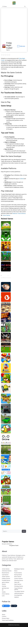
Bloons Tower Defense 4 (7, 484)
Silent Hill (16, 582)
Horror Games (6, 215)
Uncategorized (18, 595)
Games (4, 584)
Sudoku (3, 473)
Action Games (5, 569)
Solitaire (3, 230)
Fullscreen (22, 46)
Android (22, 178)
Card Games (5, 574)
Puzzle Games (18, 572)
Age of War (3, 260)
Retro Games (17, 576)
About (3, 614)
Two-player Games (19, 591)
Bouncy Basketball (5, 250)
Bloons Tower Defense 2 (7, 362)
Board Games (5, 572)
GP (2, 590)
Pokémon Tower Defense (19, 213)
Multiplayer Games (19, 569)
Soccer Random (5, 494)
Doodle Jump (4, 392)
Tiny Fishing (4, 372)
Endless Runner (6, 578)
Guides (4, 592)
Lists (3, 595)
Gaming (4, 586)
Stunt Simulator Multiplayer (8, 423)
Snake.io (3, 524)
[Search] (24, 531)
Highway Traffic (5, 413)
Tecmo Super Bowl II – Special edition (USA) (11, 453)
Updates (16, 597)
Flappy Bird (4, 433)
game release (5, 582)
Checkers (3, 311)
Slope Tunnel (4, 240)
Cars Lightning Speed (6, 514)
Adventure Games (6, 570)
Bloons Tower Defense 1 (7, 382)
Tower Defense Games (18, 588)
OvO (2, 443)
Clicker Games (6, 576)
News (15, 570)
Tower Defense (4, 402)
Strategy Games (18, 586)
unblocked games (19, 593)
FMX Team (3, 331)
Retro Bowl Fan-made (6, 504)
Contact (4, 616)
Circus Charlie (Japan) (6, 352)
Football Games (6, 580)
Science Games (18, 578)
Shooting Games (18, 580)
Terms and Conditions (8, 620)
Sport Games (17, 584)
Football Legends (5, 463)
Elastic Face (4, 291)
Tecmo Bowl (4, 271)
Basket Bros (4, 321)
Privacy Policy (5, 618)
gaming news (5, 588)
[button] (25, 6)
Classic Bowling (5, 342)
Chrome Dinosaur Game (7, 281)
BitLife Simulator (5, 301)
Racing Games (18, 574)
